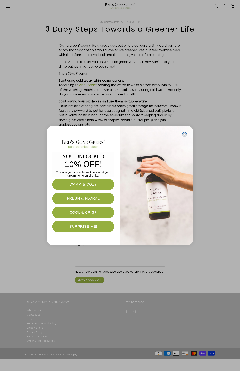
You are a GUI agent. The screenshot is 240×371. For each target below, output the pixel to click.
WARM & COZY (83, 184)
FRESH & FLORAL (83, 198)
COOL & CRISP (83, 212)
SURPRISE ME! (83, 226)
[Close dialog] (184, 134)
